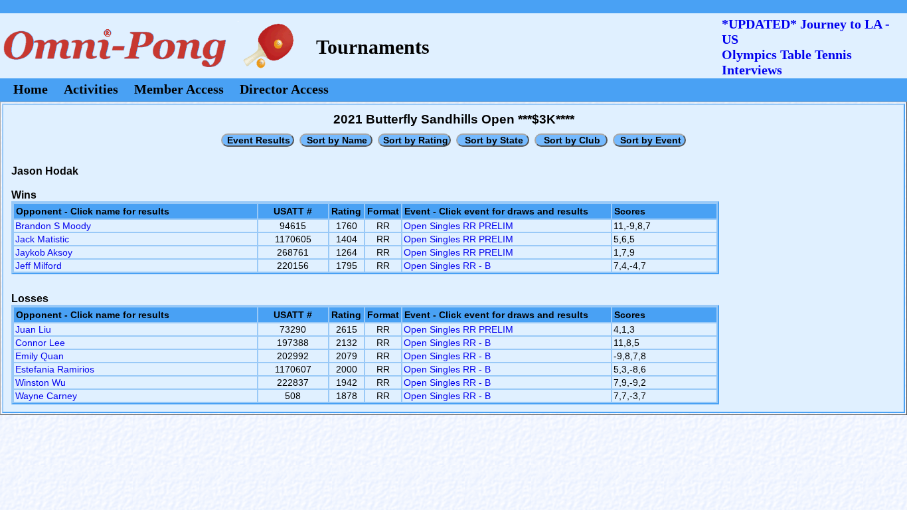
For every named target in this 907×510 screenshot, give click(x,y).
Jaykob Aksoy (43, 252)
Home (30, 89)
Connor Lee (40, 342)
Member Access (179, 89)
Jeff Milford (38, 265)
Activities (91, 89)
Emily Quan (39, 356)
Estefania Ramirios (54, 369)
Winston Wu (40, 382)
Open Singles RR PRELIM (458, 225)
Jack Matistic (42, 239)
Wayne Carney (46, 395)
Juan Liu (33, 329)
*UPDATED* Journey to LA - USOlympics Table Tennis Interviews (806, 47)
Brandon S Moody (53, 225)
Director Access (284, 89)
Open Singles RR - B (447, 265)
